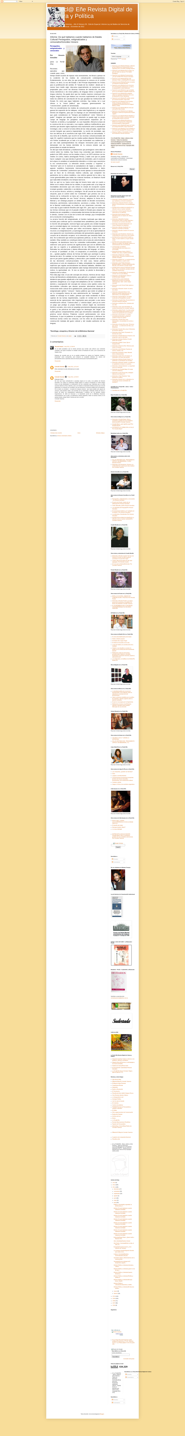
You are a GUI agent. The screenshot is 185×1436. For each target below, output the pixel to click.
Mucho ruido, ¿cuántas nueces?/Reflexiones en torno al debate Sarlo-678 (122, 822)
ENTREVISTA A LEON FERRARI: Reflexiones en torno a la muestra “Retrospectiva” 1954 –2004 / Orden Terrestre (121, 281)
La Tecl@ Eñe (116, 1120)
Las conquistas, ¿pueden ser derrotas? (122, 771)
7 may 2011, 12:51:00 (73, 366)
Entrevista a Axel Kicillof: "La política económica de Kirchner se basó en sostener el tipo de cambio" (121, 316)
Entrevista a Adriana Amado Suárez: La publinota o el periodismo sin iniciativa (122, 360)
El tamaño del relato (117, 825)
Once (113, 773)
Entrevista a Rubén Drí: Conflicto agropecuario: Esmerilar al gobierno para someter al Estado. (123, 256)
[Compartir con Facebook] (84, 336)
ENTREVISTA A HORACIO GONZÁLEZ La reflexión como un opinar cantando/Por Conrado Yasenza (123, 519)
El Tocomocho (116, 1091)
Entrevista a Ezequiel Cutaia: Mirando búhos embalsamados (122, 353)
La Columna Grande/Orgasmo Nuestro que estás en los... (124, 1251)
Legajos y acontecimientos (119, 775)
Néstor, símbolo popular (118, 639)
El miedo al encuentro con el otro (121, 642)
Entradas (115, 36)
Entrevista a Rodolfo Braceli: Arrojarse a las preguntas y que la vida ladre (123, 336)
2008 (114, 1300)
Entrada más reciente (56, 433)
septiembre (117, 1193)
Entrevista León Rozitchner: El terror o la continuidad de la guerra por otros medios (123, 234)
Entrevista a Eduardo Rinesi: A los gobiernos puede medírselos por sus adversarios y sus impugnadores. (121, 293)
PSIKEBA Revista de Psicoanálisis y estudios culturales (121, 1107)
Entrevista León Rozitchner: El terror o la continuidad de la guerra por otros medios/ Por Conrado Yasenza (123, 466)
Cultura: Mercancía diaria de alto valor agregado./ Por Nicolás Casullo (122, 561)
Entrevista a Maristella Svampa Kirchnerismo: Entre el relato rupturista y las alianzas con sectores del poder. (122, 220)
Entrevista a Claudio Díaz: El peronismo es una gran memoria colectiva (123, 300)
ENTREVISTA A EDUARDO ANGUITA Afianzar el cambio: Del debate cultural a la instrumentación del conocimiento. (123, 243)
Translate (123, 59)
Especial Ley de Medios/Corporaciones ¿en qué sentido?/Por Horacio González (122, 76)
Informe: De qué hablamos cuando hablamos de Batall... (123, 1209)
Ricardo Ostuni (59, 346)
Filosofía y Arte (116, 1139)
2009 (114, 1298)
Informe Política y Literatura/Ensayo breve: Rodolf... (123, 1280)
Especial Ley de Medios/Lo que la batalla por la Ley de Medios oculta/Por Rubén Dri (123, 90)
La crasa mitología (117, 829)
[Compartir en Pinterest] (85, 336)
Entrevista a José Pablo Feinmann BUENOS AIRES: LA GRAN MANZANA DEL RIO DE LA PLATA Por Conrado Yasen (123, 264)
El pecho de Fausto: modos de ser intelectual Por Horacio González (121, 503)
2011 (114, 1187)
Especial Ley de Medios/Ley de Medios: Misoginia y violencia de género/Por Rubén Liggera (123, 112)
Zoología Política (116, 1099)
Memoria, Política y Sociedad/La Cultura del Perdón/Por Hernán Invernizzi (122, 132)
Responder (58, 361)
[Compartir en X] (82, 336)
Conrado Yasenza (59, 366)
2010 (114, 1296)
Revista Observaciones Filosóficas (121, 1122)
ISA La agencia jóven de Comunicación (122, 1112)
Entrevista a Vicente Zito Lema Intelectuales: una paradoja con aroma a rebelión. (122, 321)
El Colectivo (115, 1103)
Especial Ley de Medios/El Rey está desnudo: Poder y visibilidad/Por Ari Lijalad (123, 79)
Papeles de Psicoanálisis (118, 1124)
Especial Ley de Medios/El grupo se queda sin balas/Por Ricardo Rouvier (123, 82)
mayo (115, 1200)
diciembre (116, 1189)
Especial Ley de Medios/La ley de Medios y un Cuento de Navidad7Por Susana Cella (123, 129)
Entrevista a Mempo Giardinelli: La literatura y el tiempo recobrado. (121, 228)
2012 (114, 1184)
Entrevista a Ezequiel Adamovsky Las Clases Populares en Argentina (122, 224)
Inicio (79, 433)
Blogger (102, 1414)
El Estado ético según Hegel (119, 640)
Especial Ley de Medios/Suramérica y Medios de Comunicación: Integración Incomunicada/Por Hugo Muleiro (122, 122)
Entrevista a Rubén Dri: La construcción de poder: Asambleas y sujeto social (123, 260)
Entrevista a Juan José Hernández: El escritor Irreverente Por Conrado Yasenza (123, 307)
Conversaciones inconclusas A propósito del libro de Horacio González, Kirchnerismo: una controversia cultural (122, 779)
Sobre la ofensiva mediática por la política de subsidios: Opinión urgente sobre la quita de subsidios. (123, 699)
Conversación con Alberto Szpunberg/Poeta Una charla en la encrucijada (121, 248)
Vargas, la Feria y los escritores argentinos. (123, 784)
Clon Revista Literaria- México (120, 1095)
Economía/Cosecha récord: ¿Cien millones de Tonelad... (122, 1247)
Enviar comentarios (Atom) (64, 435)
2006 (114, 1305)
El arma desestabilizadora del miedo (121, 636)
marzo (115, 1291)
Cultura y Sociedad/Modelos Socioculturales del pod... (121, 1254)
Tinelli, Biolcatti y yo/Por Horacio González (123, 505)
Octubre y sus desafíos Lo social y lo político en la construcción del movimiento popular (123, 649)
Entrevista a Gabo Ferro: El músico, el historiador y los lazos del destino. (122, 356)
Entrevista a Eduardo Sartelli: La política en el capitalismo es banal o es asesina (123, 363)
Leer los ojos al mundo (118, 1101)
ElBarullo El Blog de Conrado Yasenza (122, 1132)
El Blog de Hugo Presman (119, 1083)
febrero (116, 1293)
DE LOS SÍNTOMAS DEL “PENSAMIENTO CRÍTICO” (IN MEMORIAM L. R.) (123, 741)
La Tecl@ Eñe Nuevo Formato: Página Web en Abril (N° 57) (122, 1071)
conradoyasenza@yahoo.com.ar (119, 998)
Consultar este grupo (128, 1358)
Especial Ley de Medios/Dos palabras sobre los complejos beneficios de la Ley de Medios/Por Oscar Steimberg (123, 95)
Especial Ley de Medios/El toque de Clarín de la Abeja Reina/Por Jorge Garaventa (123, 126)
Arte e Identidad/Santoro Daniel (122, 1241)
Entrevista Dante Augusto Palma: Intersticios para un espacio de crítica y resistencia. (122, 216)
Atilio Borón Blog (116, 1079)
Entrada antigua (100, 433)
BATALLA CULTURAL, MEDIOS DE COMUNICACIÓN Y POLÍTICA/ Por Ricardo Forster (123, 597)
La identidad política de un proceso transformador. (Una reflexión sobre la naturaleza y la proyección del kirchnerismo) (122, 693)
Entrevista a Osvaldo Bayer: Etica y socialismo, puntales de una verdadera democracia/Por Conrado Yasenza (122, 421)
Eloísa (114, 1118)
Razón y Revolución (117, 1089)
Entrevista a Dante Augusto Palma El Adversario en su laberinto (121, 211)
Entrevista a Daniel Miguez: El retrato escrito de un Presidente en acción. (122, 297)
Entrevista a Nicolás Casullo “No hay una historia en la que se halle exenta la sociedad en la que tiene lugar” (123, 557)
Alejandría (115, 1087)
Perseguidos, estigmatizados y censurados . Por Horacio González (123, 499)
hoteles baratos (119, 1333)
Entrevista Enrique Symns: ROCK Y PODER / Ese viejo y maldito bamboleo (122, 252)
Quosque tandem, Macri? (118, 827)
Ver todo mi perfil (115, 162)
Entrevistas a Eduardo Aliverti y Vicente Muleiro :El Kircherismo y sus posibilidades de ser (123, 204)
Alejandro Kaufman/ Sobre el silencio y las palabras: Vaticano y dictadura (123, 1059)
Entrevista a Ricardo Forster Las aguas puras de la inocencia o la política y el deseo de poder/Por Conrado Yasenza (122, 602)
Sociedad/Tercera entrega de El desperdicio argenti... (122, 1262)
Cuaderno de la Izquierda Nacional (121, 1137)
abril (115, 1202)
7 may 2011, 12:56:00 (73, 377)
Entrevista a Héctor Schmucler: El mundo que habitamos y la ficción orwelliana (123, 200)
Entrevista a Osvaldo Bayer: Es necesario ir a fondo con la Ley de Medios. (123, 273)
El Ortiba (114, 1110)
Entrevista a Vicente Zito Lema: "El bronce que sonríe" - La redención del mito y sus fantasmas (123, 326)
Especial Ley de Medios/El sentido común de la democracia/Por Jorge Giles (123, 98)
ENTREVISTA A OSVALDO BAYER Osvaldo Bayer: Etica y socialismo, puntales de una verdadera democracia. (123, 269)
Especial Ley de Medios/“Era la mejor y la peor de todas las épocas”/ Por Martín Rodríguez (123, 72)
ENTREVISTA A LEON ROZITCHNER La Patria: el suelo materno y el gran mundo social (122, 239)
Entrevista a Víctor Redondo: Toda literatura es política (121, 376)
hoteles (121, 1335)
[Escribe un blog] (80, 336)
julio (115, 1198)
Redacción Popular (117, 1114)
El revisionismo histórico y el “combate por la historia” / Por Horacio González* (123, 511)
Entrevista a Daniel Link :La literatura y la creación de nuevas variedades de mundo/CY (123, 381)
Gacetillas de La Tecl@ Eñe (119, 390)
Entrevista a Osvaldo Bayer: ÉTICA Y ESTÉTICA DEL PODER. (121, 276)
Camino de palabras (117, 1105)
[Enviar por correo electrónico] (78, 336)
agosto (116, 1195)
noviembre (117, 1191)
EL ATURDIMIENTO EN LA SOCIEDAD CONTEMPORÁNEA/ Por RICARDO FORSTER (122, 607)
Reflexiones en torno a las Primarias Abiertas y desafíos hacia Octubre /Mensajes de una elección (121, 705)
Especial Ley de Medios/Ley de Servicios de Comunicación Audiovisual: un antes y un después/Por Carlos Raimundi (123, 87)
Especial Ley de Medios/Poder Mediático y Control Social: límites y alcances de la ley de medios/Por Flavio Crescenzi (123, 117)
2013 (114, 1182)
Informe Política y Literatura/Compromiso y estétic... (123, 1284)
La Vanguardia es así (117, 1097)
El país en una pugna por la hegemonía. (122, 702)
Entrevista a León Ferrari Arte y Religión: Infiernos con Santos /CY (122, 373)
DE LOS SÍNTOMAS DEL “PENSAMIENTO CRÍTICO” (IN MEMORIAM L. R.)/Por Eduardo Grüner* (123, 461)
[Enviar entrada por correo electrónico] (75, 336)
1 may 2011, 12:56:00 (69, 346)
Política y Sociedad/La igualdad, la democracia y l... (123, 1205)
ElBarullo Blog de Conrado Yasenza (121, 1081)
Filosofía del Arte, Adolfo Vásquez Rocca (122, 1093)
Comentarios (116, 39)
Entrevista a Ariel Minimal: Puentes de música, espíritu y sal (122, 349)
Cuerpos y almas (116, 782)
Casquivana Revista (117, 1085)
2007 (114, 1303)
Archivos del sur (116, 1116)
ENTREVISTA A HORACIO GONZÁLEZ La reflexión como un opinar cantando (123, 208)
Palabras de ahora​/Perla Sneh (120, 1065)
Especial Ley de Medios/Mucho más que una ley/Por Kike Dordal (122, 108)
